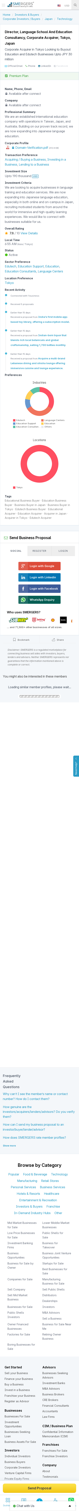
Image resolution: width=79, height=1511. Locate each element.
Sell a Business (52, 1318)
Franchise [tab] (53, 1206)
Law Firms (48, 1416)
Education (52, 266)
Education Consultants (20, 271)
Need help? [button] (76, 768)
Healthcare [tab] (51, 1194)
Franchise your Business (20, 1395)
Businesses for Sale (20, 1306)
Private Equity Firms (17, 1478)
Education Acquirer (30, 513)
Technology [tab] (59, 1174)
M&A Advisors (51, 1312)
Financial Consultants (55, 1405)
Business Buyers (15, 1462)
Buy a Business (14, 1384)
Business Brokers (53, 1394)
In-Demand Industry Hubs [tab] (32, 1213)
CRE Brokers (50, 1399)
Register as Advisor (17, 1401)
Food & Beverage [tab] (35, 1174)
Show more (9, 1145)
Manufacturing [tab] (27, 1181)
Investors (48, 1306)
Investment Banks (53, 1383)
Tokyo (9, 283)
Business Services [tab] (52, 1187)
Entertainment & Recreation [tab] (38, 1200)
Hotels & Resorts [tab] (28, 1194)
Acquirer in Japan (55, 513)
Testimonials (50, 1476)
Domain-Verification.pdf (31, 148)
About (46, 1471)
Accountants (50, 1411)
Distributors (49, 1295)
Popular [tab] (13, 1174)
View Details (29, 233)
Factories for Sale (18, 1334)
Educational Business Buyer (22, 500)
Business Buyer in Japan (30, 505)
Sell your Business (16, 1373)
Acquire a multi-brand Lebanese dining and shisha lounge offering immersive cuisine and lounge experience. (38, 363)
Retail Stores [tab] (50, 1181)
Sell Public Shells (53, 1289)
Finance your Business (19, 1378)
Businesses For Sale (17, 1416)
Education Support (31, 266)
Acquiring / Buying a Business (25, 159)
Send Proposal (39, 1488)
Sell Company (16, 1289)
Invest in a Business (17, 1390)
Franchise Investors (55, 1456)
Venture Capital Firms (18, 1473)
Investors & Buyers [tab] (29, 1206)
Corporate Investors (18, 1467)
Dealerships (50, 1301)
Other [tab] (58, 1213)
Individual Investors (17, 1456)
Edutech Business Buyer (30, 509)
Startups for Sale (53, 1263)
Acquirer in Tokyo (16, 517)
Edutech (10, 266)
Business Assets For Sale (20, 1441)
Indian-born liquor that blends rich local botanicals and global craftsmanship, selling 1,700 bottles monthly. (38, 340)
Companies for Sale (20, 1279)
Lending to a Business (34, 164)
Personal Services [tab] (23, 1187)
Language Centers (50, 271)
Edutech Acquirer (41, 517)
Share (60, 639)
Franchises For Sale (54, 1450)
